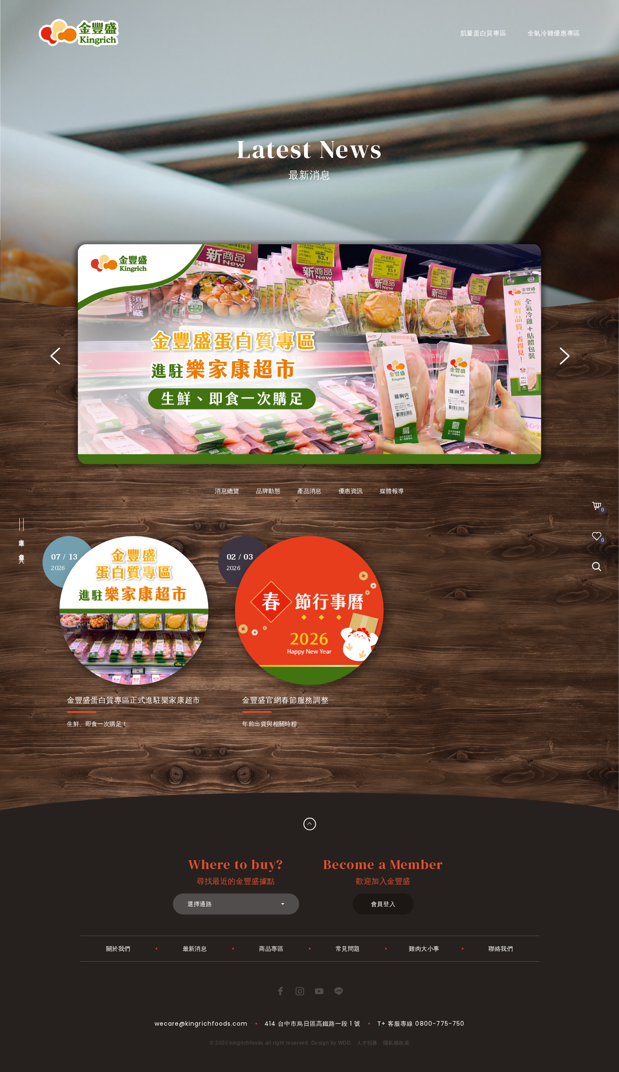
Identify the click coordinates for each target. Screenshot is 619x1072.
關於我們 (118, 948)
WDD (344, 1043)
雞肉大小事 (424, 948)
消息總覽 (227, 491)
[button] (54, 356)
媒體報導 (392, 491)
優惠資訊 (351, 491)
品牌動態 (268, 491)
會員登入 (383, 904)
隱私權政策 (396, 1043)
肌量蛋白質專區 (483, 33)
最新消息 (195, 948)
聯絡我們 (500, 948)
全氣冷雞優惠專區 (554, 33)
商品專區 (271, 948)
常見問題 (348, 948)
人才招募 (367, 1043)
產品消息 (309, 491)
